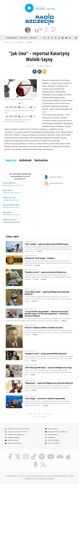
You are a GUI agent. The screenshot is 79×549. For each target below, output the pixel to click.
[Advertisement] (21, 500)
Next (35, 89)
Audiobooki (25, 160)
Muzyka (33, 38)
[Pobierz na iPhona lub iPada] (68, 454)
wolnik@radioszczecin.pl (11, 207)
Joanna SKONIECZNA (44, 66)
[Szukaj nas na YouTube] (50, 454)
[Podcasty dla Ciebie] (35, 462)
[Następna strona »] (50, 414)
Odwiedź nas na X (52, 38)
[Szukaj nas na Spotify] (42, 454)
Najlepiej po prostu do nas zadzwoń (44, 38)
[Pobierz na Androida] (60, 454)
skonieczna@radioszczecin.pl (12, 185)
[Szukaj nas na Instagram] (26, 454)
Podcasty (23, 38)
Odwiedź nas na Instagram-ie (55, 38)
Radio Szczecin (10, 42)
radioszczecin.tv (52, 429)
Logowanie (51, 437)
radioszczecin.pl (12, 440)
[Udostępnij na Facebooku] (34, 71)
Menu (76, 38)
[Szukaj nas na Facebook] (10, 454)
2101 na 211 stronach (39, 417)
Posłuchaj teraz (52, 435)
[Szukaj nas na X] (17, 454)
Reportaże (29, 42)
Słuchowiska (41, 160)
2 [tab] (22, 104)
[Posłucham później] (6, 112)
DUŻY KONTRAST (53, 443)
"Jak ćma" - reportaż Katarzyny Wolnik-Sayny (39, 56)
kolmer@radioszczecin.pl (11, 215)
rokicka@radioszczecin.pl (11, 193)
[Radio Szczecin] (39, 19)
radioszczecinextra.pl (14, 443)
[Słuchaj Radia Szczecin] (29, 8)
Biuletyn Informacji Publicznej (57, 432)
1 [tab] (19, 104)
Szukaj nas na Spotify (62, 38)
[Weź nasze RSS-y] (43, 462)
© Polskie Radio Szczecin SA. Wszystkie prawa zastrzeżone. (25, 476)
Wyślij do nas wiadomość (66, 38)
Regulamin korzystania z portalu (57, 476)
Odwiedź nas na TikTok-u (59, 38)
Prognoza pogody (13, 437)
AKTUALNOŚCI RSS (56, 183)
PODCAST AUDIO (55, 177)
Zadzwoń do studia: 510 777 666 (18, 429)
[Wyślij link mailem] (44, 71)
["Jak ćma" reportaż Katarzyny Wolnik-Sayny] (20, 88)
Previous (6, 89)
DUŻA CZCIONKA (53, 440)
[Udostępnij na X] (39, 71)
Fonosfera (20, 42)
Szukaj (70, 38)
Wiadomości (11, 38)
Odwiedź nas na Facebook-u (48, 38)
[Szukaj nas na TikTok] (34, 454)
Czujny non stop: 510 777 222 (17, 432)
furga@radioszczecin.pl (11, 200)
